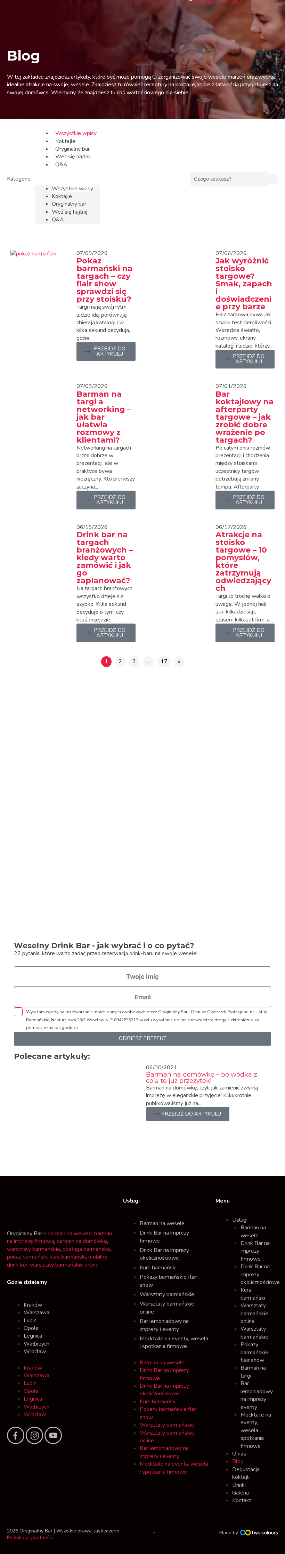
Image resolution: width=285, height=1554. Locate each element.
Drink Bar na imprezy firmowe (164, 1236)
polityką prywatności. (100, 1027)
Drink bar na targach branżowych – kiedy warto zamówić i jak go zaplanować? (104, 557)
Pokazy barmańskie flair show (168, 1281)
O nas (239, 1454)
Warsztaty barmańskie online (167, 1307)
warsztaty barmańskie (33, 1249)
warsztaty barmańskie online (64, 1265)
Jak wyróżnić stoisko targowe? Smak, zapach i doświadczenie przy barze (243, 283)
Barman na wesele (162, 1223)
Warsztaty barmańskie (167, 1294)
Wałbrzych (36, 1344)
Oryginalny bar (72, 149)
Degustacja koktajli (246, 1473)
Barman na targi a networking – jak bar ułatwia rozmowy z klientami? (103, 417)
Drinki (239, 1485)
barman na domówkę (82, 1241)
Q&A (61, 164)
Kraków (33, 1305)
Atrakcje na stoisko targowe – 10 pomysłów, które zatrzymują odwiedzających (243, 561)
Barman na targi (253, 1371)
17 (164, 661)
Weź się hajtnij (73, 156)
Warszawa (36, 1312)
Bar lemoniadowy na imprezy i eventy (164, 1325)
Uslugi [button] (239, 1220)
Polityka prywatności (30, 1537)
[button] (67, 180)
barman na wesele (70, 1233)
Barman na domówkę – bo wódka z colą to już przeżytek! (201, 1078)
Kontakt (241, 1500)
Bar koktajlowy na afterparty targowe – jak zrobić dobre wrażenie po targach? (244, 417)
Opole (31, 1328)
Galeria (240, 1493)
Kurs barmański (158, 1267)
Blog (238, 1461)
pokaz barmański (27, 1257)
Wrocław (35, 1351)
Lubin (30, 1320)
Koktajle (65, 141)
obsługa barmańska (86, 1249)
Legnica (33, 1336)
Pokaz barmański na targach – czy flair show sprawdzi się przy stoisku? (104, 280)
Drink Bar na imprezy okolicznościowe (164, 1254)
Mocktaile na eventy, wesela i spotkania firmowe (174, 1342)
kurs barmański (68, 1257)
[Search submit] (273, 179)
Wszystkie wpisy (76, 133)
